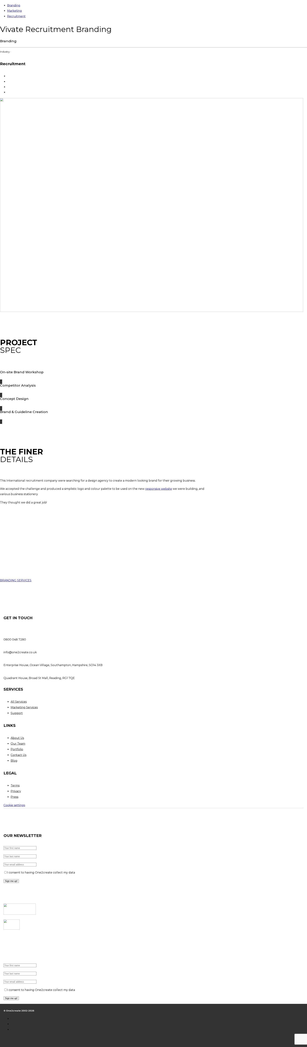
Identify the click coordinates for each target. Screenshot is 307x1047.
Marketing (14, 10)
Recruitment (16, 16)
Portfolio (17, 749)
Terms (15, 785)
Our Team (18, 743)
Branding (13, 5)
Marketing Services (24, 707)
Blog (14, 760)
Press (14, 797)
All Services (19, 701)
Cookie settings (14, 805)
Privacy (16, 791)
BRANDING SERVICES (15, 580)
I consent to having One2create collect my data (41, 872)
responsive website (158, 488)
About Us (17, 738)
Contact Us (18, 755)
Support (17, 713)
